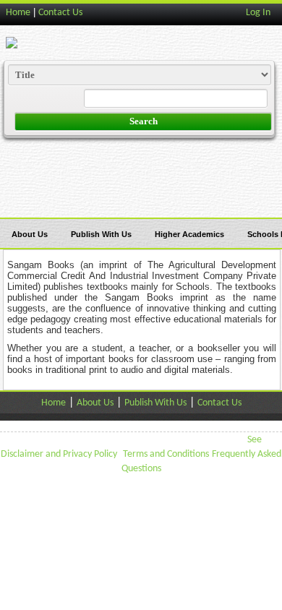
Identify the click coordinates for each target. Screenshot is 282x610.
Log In (258, 12)
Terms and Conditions (166, 454)
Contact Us (60, 12)
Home (18, 12)
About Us (30, 234)
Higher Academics (189, 234)
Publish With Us (101, 234)
